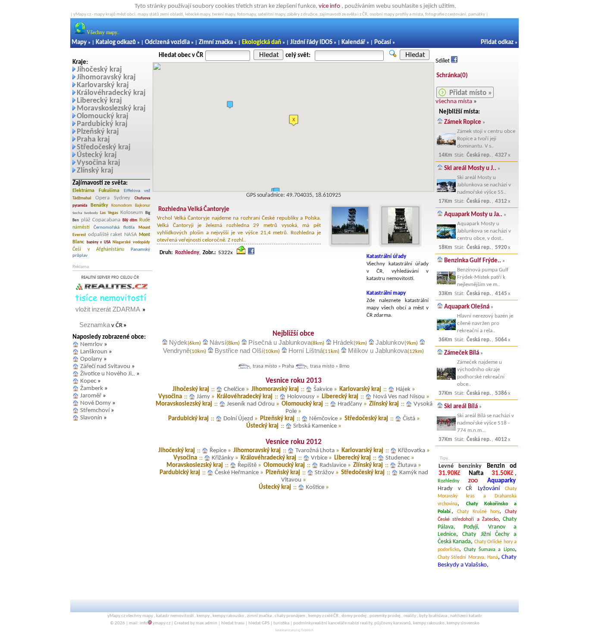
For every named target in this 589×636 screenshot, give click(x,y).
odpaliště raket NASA (112, 234)
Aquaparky (501, 481)
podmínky (303, 623)
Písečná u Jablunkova (279, 342)
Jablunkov (390, 342)
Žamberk (91, 388)
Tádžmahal (81, 198)
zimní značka (259, 616)
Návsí (218, 342)
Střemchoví (95, 410)
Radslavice (333, 465)
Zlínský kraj (95, 171)
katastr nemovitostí (175, 616)
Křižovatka (411, 450)
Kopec (88, 381)
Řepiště (247, 465)
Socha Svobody (85, 213)
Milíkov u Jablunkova (377, 350)
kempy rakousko (228, 616)
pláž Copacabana (100, 220)
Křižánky (223, 458)
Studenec (397, 458)
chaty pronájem (290, 616)
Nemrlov (91, 344)
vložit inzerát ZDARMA (107, 309)
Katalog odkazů (116, 42)
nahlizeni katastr (466, 616)
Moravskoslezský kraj (111, 108)
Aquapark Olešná (466, 307)
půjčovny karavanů (392, 623)
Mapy (79, 42)
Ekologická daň (261, 42)
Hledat (269, 55)
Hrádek (343, 342)
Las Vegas (109, 213)
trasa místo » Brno (329, 366)
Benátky (99, 205)
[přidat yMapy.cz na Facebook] (454, 61)
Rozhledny (448, 481)
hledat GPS (258, 623)
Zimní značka (216, 42)
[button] (293, 120)
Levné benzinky (460, 466)
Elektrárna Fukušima (95, 190)
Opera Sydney (112, 198)
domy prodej (354, 616)
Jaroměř (90, 396)
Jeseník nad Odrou (251, 404)
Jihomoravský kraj (106, 77)
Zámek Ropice (462, 122)
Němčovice (323, 419)
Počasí (382, 42)
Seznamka (94, 324)
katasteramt (282, 630)
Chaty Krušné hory (478, 511)
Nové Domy (95, 403)
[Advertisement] (258, 273)
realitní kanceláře (330, 623)
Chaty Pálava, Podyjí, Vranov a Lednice (477, 527)
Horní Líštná (305, 350)
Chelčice (234, 389)
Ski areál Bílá (461, 406)
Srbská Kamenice (315, 426)
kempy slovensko (463, 623)
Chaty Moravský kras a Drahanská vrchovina (477, 496)
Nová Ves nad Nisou (399, 397)
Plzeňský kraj (98, 132)
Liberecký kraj (99, 101)
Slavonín (91, 418)
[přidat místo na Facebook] (251, 252)
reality (410, 616)
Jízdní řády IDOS (311, 42)
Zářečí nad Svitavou (105, 366)
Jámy (203, 397)
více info (329, 6)
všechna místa (453, 101)
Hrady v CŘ (455, 488)
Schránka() (452, 75)
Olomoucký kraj (102, 116)
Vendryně (176, 350)
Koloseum (131, 212)
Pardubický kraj (102, 124)
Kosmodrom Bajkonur (130, 205)
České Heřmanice (237, 472)
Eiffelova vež (137, 191)
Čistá (409, 419)
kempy (203, 616)
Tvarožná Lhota (315, 450)
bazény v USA (98, 242)
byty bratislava (433, 616)
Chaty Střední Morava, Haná (468, 557)
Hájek (403, 389)
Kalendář (353, 42)
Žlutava (407, 465)
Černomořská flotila (114, 227)
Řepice (218, 450)
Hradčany (350, 404)
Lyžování (489, 488)
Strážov (324, 472)
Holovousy (301, 397)
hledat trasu (232, 623)
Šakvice (322, 389)
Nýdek (178, 342)
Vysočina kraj (98, 163)
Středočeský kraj (104, 147)
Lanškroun (93, 352)
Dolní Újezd (238, 419)
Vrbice (319, 458)
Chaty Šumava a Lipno (489, 549)
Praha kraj (93, 139)
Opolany (91, 359)
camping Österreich (301, 630)
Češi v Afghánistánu (98, 249)
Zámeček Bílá (461, 353)
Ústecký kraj (97, 155)
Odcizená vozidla (167, 42)
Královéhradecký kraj (111, 93)
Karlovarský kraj (103, 85)
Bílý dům (129, 220)
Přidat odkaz (497, 42)
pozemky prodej (385, 616)
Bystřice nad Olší (239, 350)
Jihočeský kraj (99, 70)
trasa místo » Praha (273, 366)
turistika (281, 623)
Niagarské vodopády (131, 242)
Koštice (315, 487)
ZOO (473, 481)
